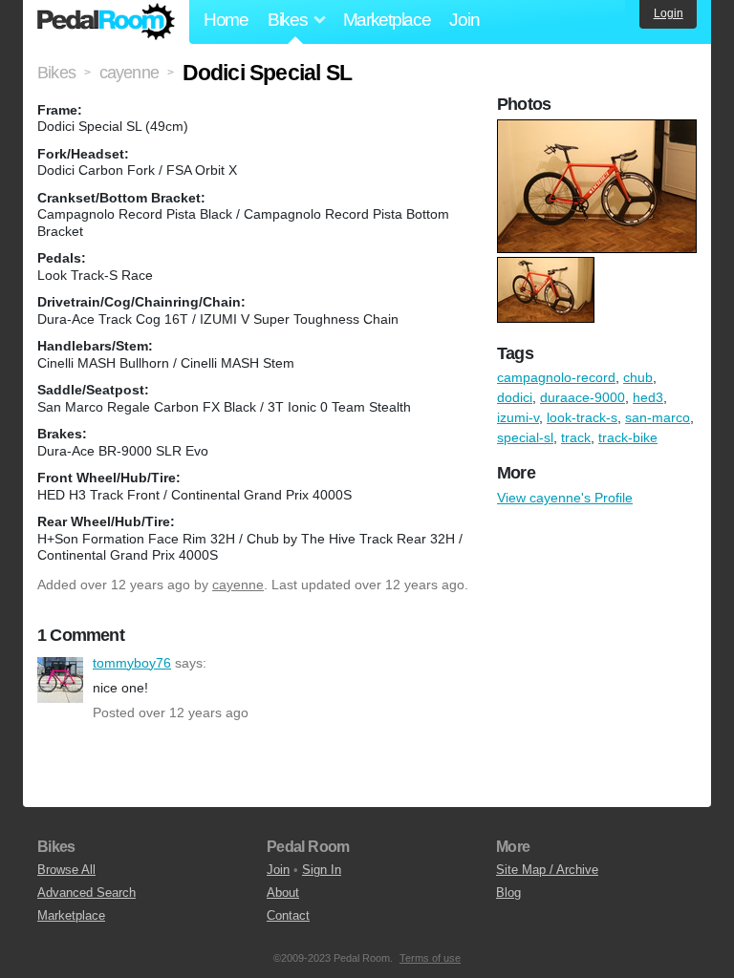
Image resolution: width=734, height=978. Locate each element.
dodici (514, 397)
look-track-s (582, 417)
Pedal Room (106, 22)
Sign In (321, 869)
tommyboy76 (60, 680)
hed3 (648, 397)
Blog (508, 892)
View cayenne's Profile (565, 497)
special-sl (525, 437)
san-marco (657, 417)
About (283, 892)
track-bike (628, 437)
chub (638, 377)
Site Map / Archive (547, 869)
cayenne (238, 584)
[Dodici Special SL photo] (599, 129)
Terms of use (430, 958)
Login (668, 13)
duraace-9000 (582, 397)
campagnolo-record (556, 377)
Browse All (66, 869)
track (576, 437)
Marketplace (387, 20)
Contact (288, 915)
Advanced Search (86, 892)
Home (226, 20)
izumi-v (518, 417)
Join (464, 20)
